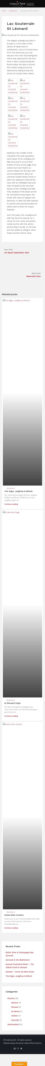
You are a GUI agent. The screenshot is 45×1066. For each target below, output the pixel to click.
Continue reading (11, 504)
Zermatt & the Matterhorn (18, 960)
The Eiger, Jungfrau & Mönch (18, 491)
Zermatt (15, 1020)
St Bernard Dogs (12, 703)
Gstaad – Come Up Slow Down (20, 972)
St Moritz (15, 1011)
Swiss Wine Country (14, 915)
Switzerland (13, 11)
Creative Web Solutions (33, 1043)
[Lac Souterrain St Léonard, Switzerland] (13, 86)
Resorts (11, 998)
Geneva (14, 1003)
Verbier (14, 1016)
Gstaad (14, 1007)
